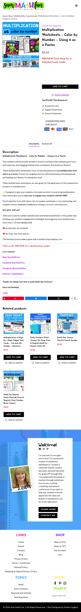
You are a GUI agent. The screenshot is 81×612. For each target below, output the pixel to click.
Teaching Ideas (21, 597)
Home (21, 542)
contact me (48, 516)
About (21, 546)
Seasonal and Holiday (21, 593)
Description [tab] (34, 144)
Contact (21, 550)
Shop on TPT (60, 546)
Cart (60, 554)
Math (21, 584)
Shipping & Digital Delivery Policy (21, 571)
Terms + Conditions (21, 563)
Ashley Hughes (71, 607)
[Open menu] (76, 5)
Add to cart (60, 87)
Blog (21, 554)
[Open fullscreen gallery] (37, 56)
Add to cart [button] (13, 357)
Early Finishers (21, 588)
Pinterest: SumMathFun (13, 274)
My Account (60, 550)
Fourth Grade (51, 25)
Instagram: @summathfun (14, 268)
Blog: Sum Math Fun (11, 257)
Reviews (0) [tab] (47, 144)
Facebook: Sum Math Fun (14, 263)
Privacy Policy (21, 558)
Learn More (48, 509)
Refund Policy (21, 567)
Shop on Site (60, 542)
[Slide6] (21, 40)
